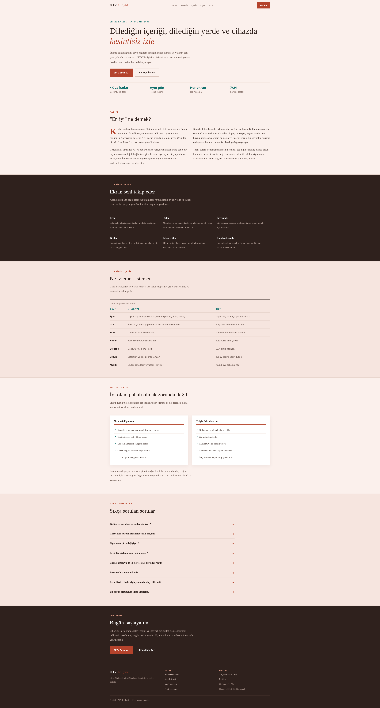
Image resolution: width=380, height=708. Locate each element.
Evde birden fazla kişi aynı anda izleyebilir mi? (135, 582)
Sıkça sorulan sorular (228, 674)
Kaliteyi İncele (147, 72)
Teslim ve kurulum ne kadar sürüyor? (130, 524)
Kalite (174, 5)
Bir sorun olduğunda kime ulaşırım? (129, 591)
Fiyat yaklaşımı (171, 689)
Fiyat (202, 5)
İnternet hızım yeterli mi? (124, 572)
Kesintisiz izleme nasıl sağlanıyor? (129, 553)
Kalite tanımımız (172, 674)
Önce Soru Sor (147, 649)
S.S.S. (211, 5)
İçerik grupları (171, 684)
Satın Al (263, 5)
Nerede (184, 5)
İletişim (222, 679)
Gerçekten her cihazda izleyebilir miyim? (132, 533)
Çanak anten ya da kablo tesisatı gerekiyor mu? (136, 562)
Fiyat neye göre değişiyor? (124, 543)
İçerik (194, 5)
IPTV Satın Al (121, 72)
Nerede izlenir (170, 679)
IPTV (119, 5)
